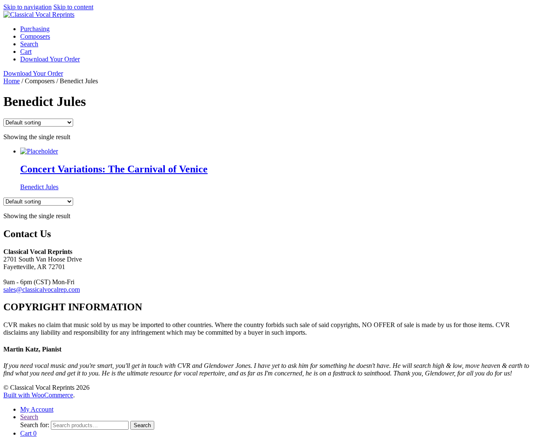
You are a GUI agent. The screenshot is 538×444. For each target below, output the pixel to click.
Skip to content (73, 7)
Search (29, 44)
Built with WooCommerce (38, 395)
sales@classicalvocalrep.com (41, 289)
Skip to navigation (27, 7)
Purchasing (35, 28)
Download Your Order (50, 59)
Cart (26, 51)
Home (11, 81)
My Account (36, 409)
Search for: (34, 424)
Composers (35, 36)
